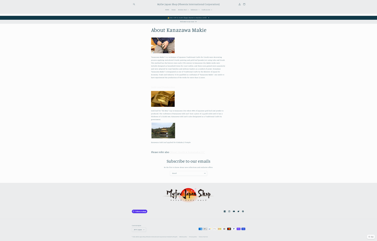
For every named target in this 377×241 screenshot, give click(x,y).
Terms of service (203, 236)
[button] (134, 4)
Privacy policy (193, 236)
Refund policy (183, 236)
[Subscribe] (204, 173)
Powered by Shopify (172, 236)
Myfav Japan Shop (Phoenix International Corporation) (151, 236)
